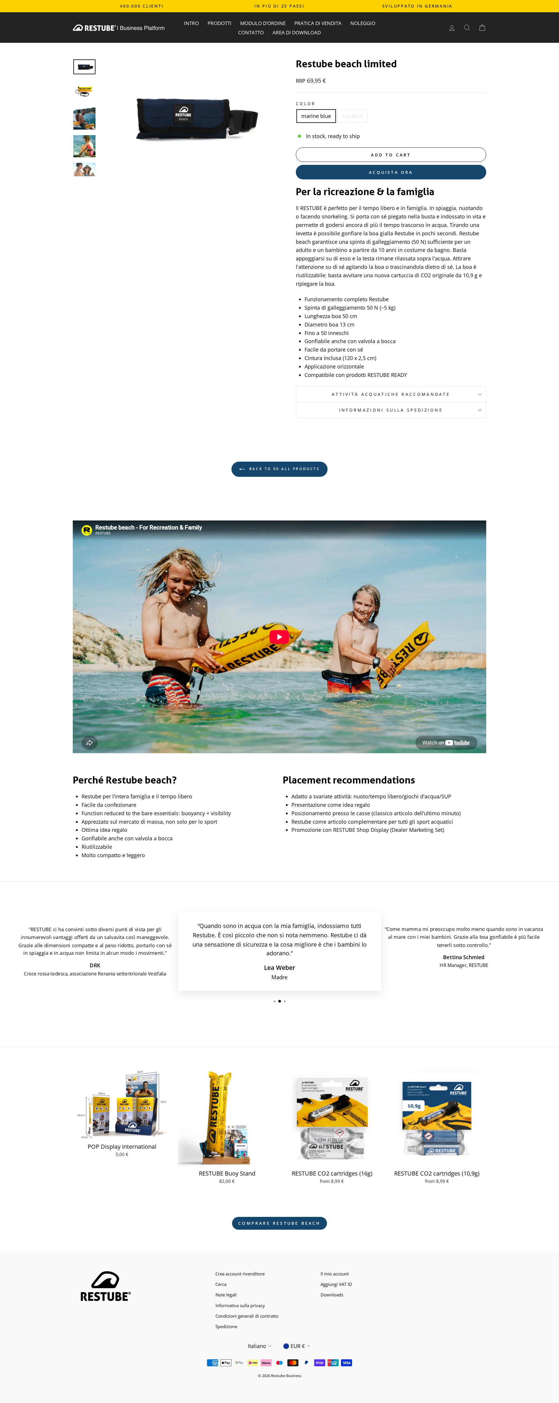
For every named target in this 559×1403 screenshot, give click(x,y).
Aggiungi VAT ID (336, 1284)
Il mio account (335, 1274)
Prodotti (219, 23)
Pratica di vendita (318, 23)
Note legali (226, 1295)
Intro (191, 23)
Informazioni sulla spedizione (391, 410)
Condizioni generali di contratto (246, 1316)
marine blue (316, 115)
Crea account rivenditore (240, 1274)
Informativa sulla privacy (240, 1305)
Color (306, 103)
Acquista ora (391, 172)
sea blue (352, 115)
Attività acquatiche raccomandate (391, 394)
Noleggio (362, 23)
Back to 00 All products (283, 469)
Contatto (251, 32)
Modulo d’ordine (263, 23)
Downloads (332, 1295)
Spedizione (226, 1326)
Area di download (297, 32)
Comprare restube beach (279, 1223)
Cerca (221, 1284)
